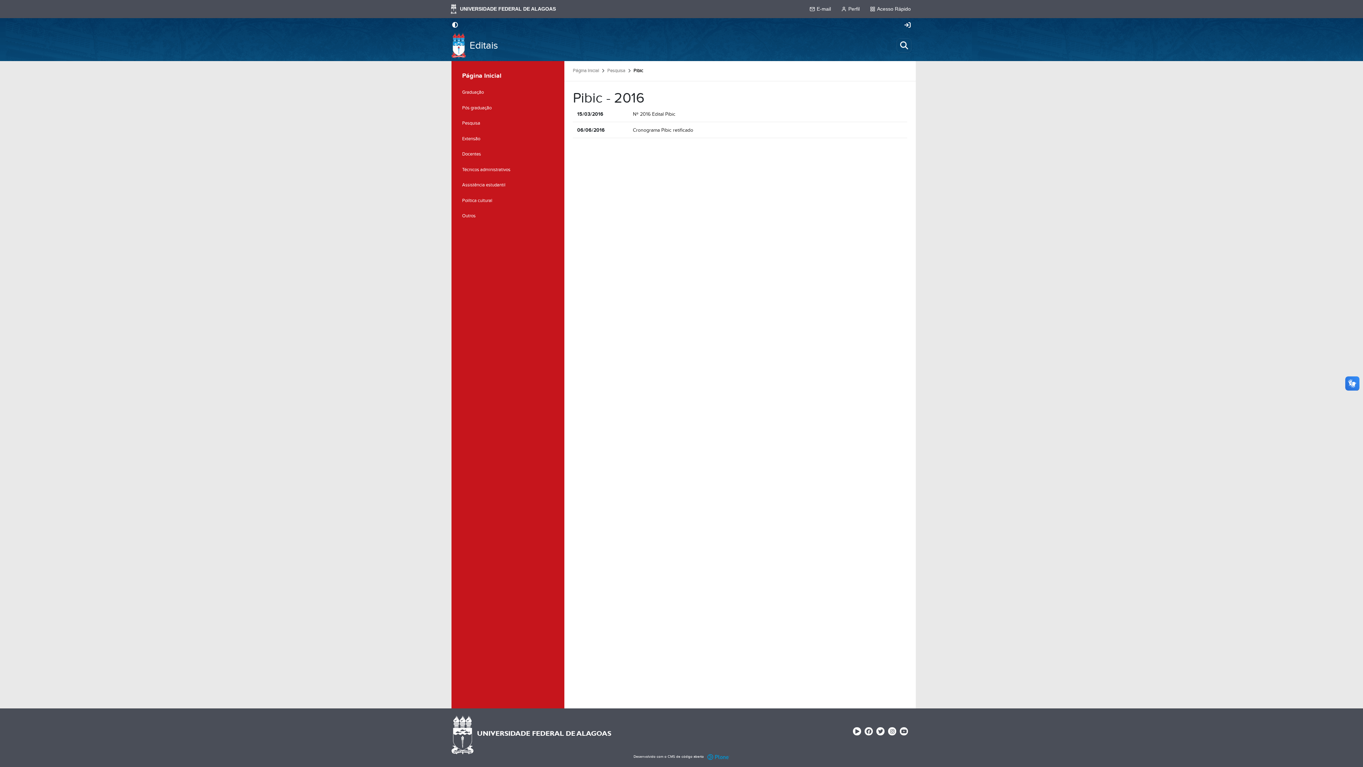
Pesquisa (616, 71)
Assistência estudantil (483, 185)
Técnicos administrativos (486, 170)
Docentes (471, 154)
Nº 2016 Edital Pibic (654, 114)
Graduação (473, 92)
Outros (469, 216)
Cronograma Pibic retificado (663, 130)
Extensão (471, 139)
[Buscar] (904, 45)
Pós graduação (477, 108)
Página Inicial (586, 71)
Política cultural (477, 200)
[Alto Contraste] (455, 25)
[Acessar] (908, 25)
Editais (484, 45)
